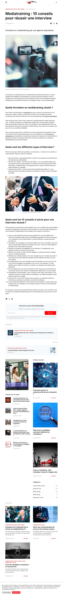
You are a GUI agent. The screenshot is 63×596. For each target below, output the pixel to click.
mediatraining (28, 112)
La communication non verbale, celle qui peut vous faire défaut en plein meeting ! (21, 433)
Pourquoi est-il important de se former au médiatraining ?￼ (16, 528)
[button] (6, 2)
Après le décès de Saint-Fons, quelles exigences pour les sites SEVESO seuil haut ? (21, 411)
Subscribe (50, 313)
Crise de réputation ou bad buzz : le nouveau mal (17, 566)
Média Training (20, 9)
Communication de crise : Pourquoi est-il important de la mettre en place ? (33, 333)
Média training (36, 494)
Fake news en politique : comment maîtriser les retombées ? (42, 432)
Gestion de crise (11, 348)
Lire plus (53, 398)
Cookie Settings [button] (6, 592)
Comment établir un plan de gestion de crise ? (21, 350)
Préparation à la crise (21, 348)
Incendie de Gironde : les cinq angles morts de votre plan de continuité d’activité (21, 399)
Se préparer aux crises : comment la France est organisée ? (20, 422)
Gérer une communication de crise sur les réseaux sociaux (43, 528)
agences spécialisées (51, 116)
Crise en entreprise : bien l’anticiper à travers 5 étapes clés (45, 471)
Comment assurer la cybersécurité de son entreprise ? (45, 392)
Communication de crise (11, 9)
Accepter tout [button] (16, 592)
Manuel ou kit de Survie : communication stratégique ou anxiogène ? (21, 444)
